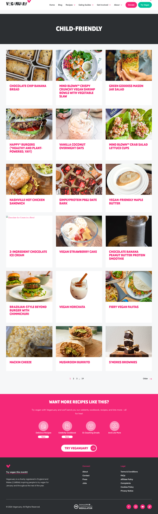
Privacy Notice (127, 490)
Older (145, 378)
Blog (60, 8)
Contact (85, 475)
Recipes (69, 8)
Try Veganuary (76, 448)
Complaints (126, 483)
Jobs (84, 483)
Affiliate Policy (127, 479)
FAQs (123, 475)
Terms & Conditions (129, 471)
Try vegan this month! (17, 472)
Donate (131, 8)
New (43, 437)
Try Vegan (145, 8)
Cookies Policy (127, 487)
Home (52, 8)
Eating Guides (85, 8)
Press (84, 479)
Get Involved (102, 8)
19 (83, 378)
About (116, 8)
